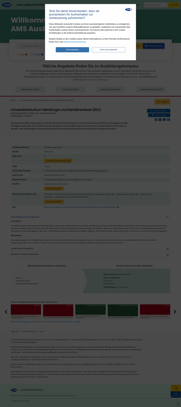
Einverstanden (72, 50)
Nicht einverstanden (108, 50)
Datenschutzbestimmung (74, 42)
